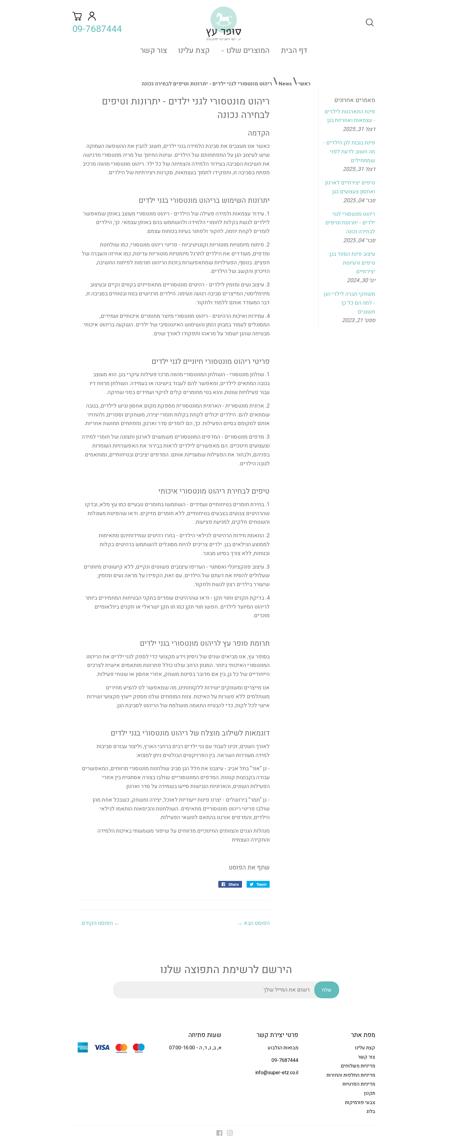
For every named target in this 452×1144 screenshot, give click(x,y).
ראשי (304, 84)
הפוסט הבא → (253, 923)
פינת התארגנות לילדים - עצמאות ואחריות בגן (349, 116)
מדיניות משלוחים (358, 1066)
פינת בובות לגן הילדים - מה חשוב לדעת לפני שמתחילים (349, 152)
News (285, 84)
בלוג (370, 1111)
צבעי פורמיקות (360, 1102)
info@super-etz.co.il (277, 1072)
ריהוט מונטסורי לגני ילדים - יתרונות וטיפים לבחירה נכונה (350, 223)
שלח (326, 990)
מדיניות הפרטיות (359, 1084)
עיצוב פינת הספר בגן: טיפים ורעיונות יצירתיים (351, 263)
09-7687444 (97, 29)
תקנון (369, 1093)
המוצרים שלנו (247, 50)
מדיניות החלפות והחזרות (351, 1075)
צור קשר (153, 50)
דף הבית (294, 50)
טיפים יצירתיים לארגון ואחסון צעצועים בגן (350, 187)
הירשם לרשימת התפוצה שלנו (226, 970)
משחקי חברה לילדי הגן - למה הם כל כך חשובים (349, 303)
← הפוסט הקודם (100, 923)
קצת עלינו (194, 50)
